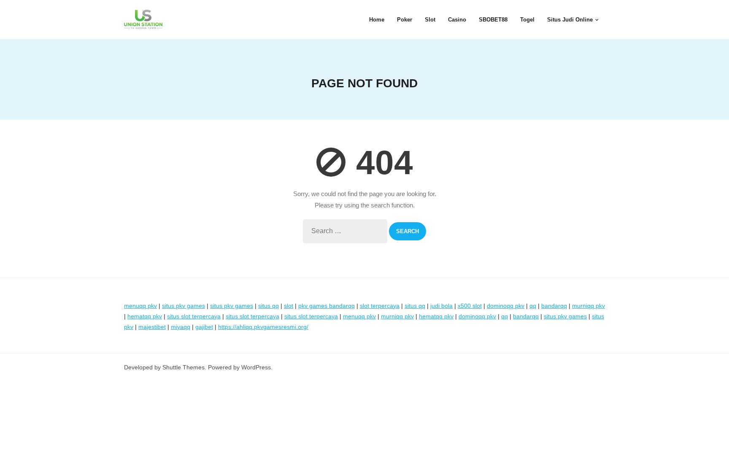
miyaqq (180, 326)
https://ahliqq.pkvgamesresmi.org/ (263, 326)
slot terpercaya (380, 305)
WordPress (256, 367)
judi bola (441, 305)
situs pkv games (183, 305)
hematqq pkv (144, 316)
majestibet (152, 326)
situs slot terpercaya (194, 316)
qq (532, 305)
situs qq (268, 305)
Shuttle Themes (183, 367)
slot (288, 305)
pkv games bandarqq (326, 305)
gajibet (204, 326)
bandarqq (554, 305)
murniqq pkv (588, 305)
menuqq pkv (140, 305)
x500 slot (470, 305)
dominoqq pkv (505, 305)
